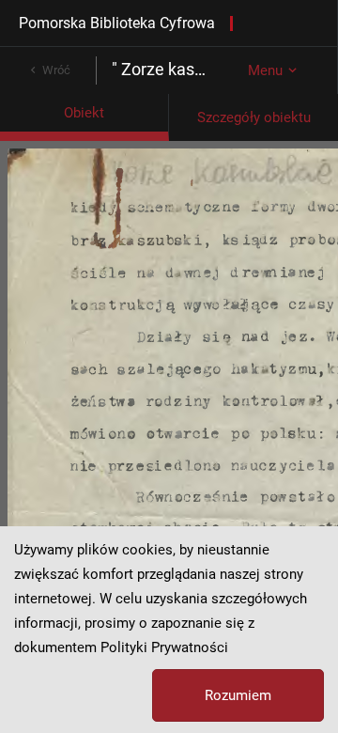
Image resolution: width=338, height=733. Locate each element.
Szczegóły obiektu (254, 117)
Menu (265, 70)
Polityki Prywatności (164, 647)
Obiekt (84, 112)
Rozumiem (238, 695)
